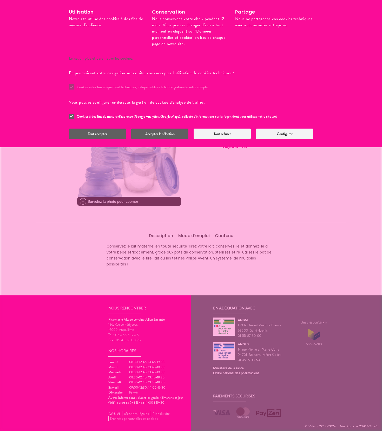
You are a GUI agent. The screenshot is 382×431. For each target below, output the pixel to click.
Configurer (285, 133)
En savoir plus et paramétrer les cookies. (101, 58)
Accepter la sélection (160, 133)
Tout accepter (97, 133)
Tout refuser (222, 133)
